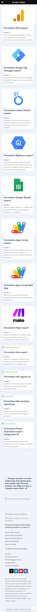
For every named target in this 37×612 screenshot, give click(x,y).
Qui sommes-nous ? (11, 557)
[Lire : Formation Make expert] (18, 315)
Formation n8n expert (15, 352)
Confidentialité (10, 563)
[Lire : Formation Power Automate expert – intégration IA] (8, 423)
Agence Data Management (14, 538)
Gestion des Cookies (12, 566)
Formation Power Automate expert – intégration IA (14, 431)
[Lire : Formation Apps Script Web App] (18, 272)
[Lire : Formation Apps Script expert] (18, 227)
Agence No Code (10, 544)
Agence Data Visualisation (13, 535)
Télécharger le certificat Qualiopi (16, 514)
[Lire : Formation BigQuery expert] (18, 143)
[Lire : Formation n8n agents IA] (9, 372)
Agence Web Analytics (12, 532)
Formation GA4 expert (16, 28)
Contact (7, 554)
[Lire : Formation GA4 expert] (18, 15)
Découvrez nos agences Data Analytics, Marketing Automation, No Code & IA (18, 526)
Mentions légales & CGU (13, 560)
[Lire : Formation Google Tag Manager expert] (18, 55)
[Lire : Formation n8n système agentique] (7, 396)
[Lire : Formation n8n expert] (10, 347)
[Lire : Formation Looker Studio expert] (18, 97)
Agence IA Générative (12, 541)
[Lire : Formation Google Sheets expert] (18, 185)
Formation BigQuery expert (18, 155)
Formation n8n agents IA (17, 376)
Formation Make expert (16, 327)
